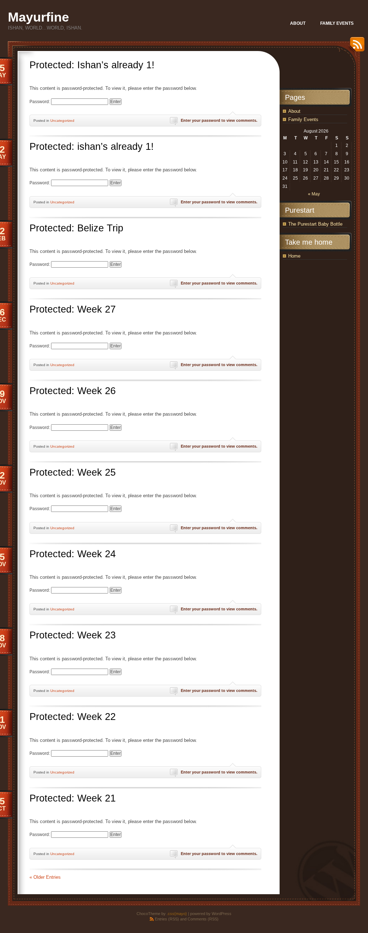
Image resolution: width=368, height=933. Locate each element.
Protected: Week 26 (72, 390)
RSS (355, 47)
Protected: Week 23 (72, 635)
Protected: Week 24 (72, 554)
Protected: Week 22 (72, 716)
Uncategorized (62, 121)
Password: (40, 101)
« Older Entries (45, 877)
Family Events (303, 119)
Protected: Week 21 (72, 798)
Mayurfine (38, 17)
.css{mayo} (177, 913)
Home (294, 256)
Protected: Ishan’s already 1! (92, 65)
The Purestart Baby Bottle (315, 224)
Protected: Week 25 (72, 472)
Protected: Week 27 (72, 309)
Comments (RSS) (203, 919)
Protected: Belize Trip (76, 228)
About (294, 111)
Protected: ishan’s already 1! (91, 146)
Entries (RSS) (167, 919)
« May (314, 194)
